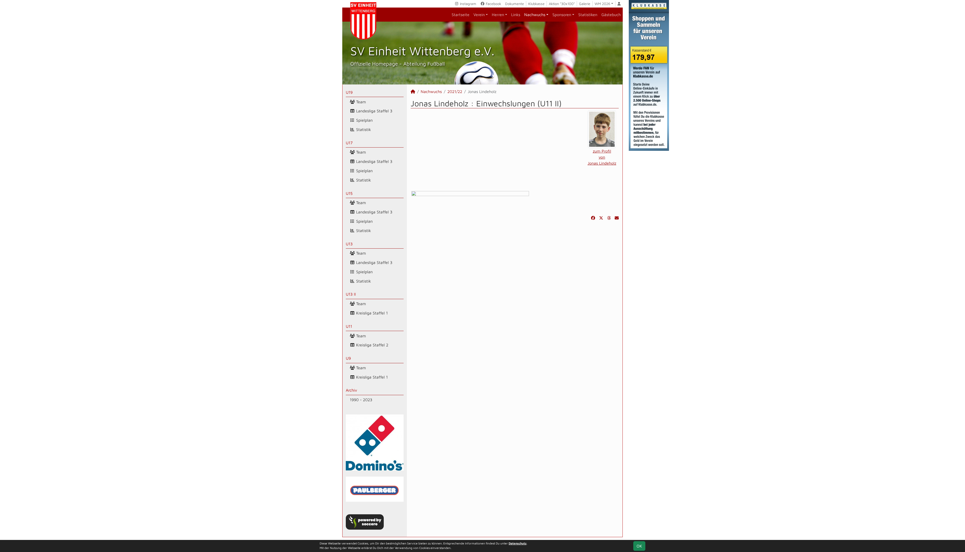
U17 (349, 143)
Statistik (363, 129)
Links (515, 14)
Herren (498, 14)
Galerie (584, 4)
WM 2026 (602, 4)
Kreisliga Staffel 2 (371, 345)
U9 (348, 358)
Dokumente (514, 4)
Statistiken (587, 14)
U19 (349, 92)
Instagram (467, 4)
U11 (349, 326)
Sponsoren (561, 14)
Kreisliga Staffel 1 (371, 313)
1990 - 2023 (361, 399)
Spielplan (364, 120)
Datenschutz (517, 543)
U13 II (351, 294)
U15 (349, 193)
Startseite (460, 14)
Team (360, 102)
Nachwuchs (534, 14)
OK (639, 546)
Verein (479, 14)
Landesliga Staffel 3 (373, 111)
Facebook (493, 4)
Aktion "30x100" (562, 4)
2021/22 (454, 91)
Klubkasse (536, 4)
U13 (349, 244)
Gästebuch (611, 14)
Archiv (351, 390)
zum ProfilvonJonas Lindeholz (602, 157)
